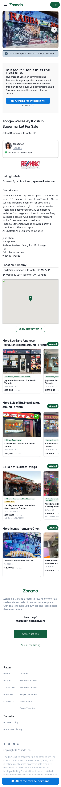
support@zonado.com (32, 620)
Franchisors (26, 701)
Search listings (30, 634)
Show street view (29, 328)
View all (53, 344)
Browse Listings (11, 722)
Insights (7, 680)
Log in (55, 5)
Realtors (24, 673)
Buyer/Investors (28, 708)
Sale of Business (11, 132)
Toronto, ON (30, 132)
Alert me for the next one (30, 100)
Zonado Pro (9, 687)
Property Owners (28, 694)
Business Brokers (28, 680)
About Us (8, 694)
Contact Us (8, 701)
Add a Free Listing (30, 645)
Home (6, 673)
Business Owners (28, 687)
